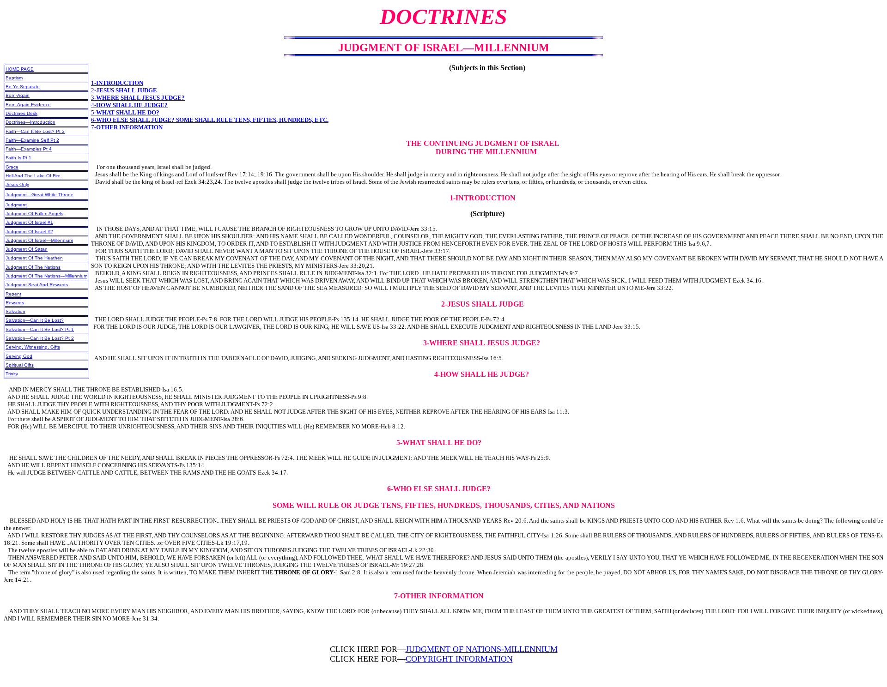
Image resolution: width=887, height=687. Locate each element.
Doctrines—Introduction (30, 122)
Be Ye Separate (23, 86)
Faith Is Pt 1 (18, 157)
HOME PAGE (20, 69)
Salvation (15, 311)
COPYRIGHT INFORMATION (459, 658)
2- (124, 90)
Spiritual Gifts (20, 365)
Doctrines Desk (21, 113)
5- (125, 112)
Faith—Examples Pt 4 (29, 148)
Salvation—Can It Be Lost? (35, 320)
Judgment (16, 204)
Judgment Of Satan (27, 249)
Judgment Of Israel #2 (29, 231)
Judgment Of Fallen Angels (34, 213)
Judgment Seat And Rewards (37, 284)
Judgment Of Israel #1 (29, 222)
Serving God (19, 356)
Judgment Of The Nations (33, 267)
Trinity (12, 373)
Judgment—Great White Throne (39, 194)
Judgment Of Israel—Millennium (39, 240)
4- (129, 105)
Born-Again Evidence (28, 104)
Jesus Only (17, 184)
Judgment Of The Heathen (34, 257)
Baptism (14, 77)
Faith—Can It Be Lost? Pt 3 (35, 131)
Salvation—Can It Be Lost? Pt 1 (40, 329)
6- (209, 119)
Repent (13, 293)
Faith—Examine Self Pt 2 (32, 140)
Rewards (15, 302)
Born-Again (18, 95)
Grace (12, 166)
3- (138, 97)
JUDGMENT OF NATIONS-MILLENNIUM (482, 649)
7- (127, 127)
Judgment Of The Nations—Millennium (46, 275)
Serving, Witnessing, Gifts (33, 347)
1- (117, 82)
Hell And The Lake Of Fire (33, 175)
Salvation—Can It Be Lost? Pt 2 (40, 338)
